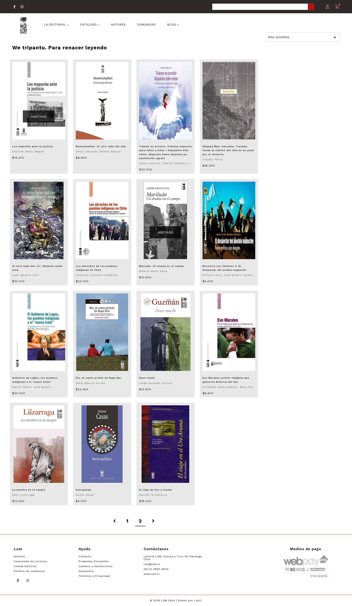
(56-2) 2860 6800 (156, 569)
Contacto (85, 556)
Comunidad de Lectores (30, 561)
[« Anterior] (114, 521)
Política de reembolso (29, 571)
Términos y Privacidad (94, 576)
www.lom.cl (152, 574)
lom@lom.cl (152, 564)
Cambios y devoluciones (96, 566)
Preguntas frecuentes (94, 561)
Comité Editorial (25, 566)
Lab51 (198, 600)
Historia (19, 556)
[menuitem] (56, 24)
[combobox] (263, 7)
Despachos (86, 571)
